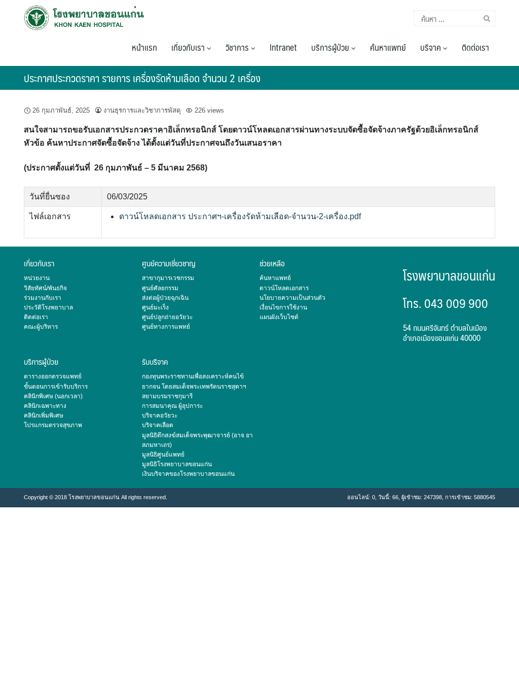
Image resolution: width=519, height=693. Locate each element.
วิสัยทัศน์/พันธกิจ (45, 288)
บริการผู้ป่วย (331, 47)
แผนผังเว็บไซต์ (279, 317)
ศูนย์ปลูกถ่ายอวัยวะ (167, 317)
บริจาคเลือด (157, 425)
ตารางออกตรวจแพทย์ (53, 376)
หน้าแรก (144, 47)
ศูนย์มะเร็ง (155, 307)
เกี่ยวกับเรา (189, 47)
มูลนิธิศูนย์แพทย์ (163, 454)
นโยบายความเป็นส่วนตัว (292, 297)
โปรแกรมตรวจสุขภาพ (53, 425)
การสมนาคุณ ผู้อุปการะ (172, 405)
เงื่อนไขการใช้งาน (283, 307)
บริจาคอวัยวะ (159, 415)
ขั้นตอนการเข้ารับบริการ (56, 386)
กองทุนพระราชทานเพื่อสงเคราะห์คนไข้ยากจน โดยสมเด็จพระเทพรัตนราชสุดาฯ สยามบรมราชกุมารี (194, 386)
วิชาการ (238, 47)
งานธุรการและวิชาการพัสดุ (142, 110)
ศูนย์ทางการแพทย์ (166, 326)
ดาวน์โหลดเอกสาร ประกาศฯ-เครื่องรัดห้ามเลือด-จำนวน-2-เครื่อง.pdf (240, 216)
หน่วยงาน (37, 278)
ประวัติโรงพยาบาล (48, 307)
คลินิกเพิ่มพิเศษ (43, 415)
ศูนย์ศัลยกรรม (160, 288)
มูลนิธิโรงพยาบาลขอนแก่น (177, 464)
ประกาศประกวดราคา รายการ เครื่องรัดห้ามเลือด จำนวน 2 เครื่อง (142, 78)
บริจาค (431, 47)
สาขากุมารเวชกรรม (168, 278)
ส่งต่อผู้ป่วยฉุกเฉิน (165, 297)
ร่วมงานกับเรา (42, 297)
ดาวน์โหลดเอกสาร (284, 288)
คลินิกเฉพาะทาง (45, 405)
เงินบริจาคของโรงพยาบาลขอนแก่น (188, 473)
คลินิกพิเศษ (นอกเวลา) (53, 396)
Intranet (283, 47)
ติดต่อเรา (475, 47)
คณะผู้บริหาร (41, 326)
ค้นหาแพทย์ (388, 47)
